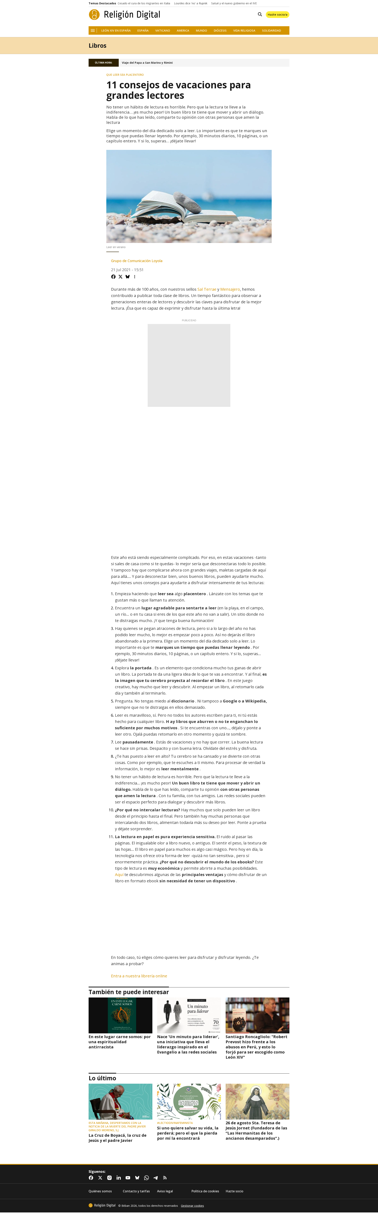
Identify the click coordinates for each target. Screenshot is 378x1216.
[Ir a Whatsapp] (147, 1177)
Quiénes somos (100, 1191)
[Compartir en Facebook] (113, 276)
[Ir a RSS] (166, 1177)
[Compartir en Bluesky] (127, 276)
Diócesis (220, 30)
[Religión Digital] (124, 14)
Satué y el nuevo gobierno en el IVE (234, 3)
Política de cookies (205, 1191)
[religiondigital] (102, 1205)
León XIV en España (116, 30)
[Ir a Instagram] (110, 1177)
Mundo (201, 30)
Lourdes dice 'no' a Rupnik (190, 3)
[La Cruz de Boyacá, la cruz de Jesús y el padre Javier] (120, 1102)
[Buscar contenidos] (259, 14)
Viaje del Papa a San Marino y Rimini (147, 62)
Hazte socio (234, 1191)
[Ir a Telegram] (156, 1177)
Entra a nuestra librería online (139, 976)
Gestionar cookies (192, 1206)
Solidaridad (271, 30)
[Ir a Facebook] (92, 1177)
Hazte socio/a (277, 14)
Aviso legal (165, 1191)
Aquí (119, 874)
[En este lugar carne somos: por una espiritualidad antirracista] (120, 1015)
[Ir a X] (101, 1177)
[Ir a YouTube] (129, 1177)
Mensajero (230, 289)
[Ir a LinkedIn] (119, 1177)
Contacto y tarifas (136, 1191)
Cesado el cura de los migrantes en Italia (144, 3)
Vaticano (162, 30)
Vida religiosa (244, 30)
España (143, 30)
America (183, 30)
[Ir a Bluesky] (138, 1177)
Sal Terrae (206, 289)
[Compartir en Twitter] (120, 276)
